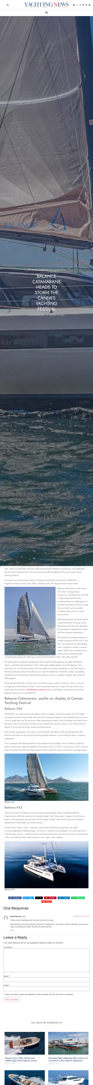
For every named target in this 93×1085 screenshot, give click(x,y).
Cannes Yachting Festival (49, 270)
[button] (7, 5)
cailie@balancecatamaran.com (39, 689)
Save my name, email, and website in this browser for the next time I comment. (39, 994)
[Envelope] (89, 5)
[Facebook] (86, 5)
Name (6, 976)
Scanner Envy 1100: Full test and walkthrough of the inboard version (21, 1059)
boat (52, 671)
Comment (8, 947)
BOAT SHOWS (33, 270)
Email (6, 985)
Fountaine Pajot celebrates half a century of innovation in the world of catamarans (68, 1059)
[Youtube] (74, 5)
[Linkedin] (83, 5)
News (63, 270)
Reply (11, 930)
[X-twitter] (77, 5)
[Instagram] (80, 5)
